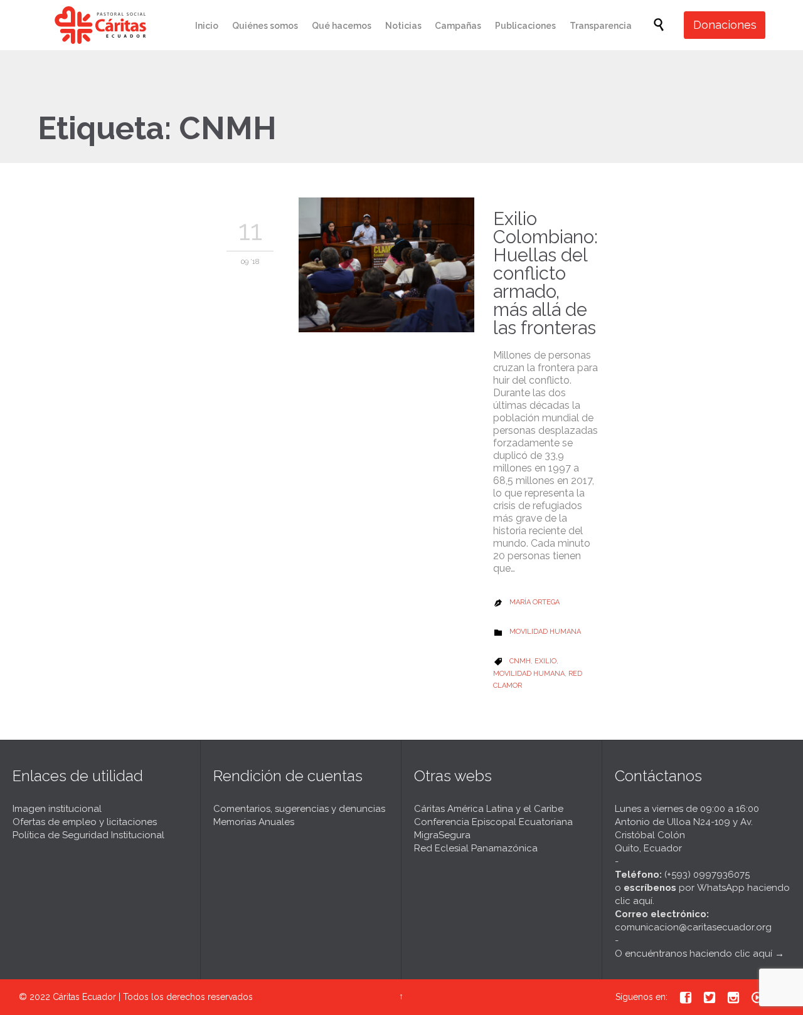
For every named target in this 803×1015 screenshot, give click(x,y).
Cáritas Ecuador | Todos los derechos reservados (153, 997)
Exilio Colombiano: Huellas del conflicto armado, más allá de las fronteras (545, 273)
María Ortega (534, 602)
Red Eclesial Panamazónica (476, 848)
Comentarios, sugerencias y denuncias (299, 808)
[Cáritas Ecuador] (100, 25)
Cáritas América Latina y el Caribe (488, 808)
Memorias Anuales (253, 822)
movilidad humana (529, 674)
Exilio (545, 661)
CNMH (520, 661)
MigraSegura (442, 835)
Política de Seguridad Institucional (88, 835)
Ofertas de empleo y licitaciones (85, 822)
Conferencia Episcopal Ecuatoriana (493, 822)
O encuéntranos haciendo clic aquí (693, 953)
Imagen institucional (57, 808)
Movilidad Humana (545, 632)
